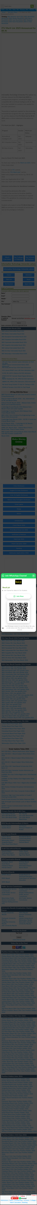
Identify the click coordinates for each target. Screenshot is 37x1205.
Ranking (24, 1202)
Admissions (4, 1200)
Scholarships (18, 1200)
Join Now (20, 596)
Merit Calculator (15, 1202)
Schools (26, 1200)
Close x (34, 1195)
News (11, 1200)
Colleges (33, 1200)
